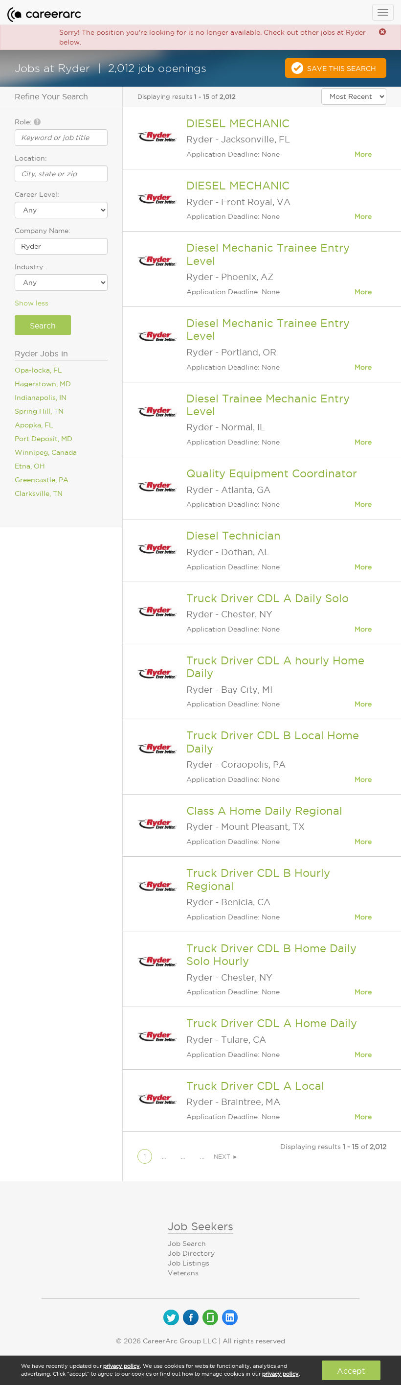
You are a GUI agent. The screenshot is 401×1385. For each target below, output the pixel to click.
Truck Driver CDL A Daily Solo (267, 598)
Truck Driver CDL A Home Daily (271, 1023)
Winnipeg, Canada (46, 452)
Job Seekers (200, 1226)
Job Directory (191, 1253)
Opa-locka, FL (38, 370)
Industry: (30, 267)
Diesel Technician (233, 535)
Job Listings (188, 1263)
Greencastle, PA (41, 480)
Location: (31, 158)
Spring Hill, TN (39, 411)
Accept (351, 1370)
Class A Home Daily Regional (264, 811)
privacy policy (121, 1366)
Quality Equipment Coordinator (271, 473)
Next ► (226, 1156)
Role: (24, 122)
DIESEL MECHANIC (238, 123)
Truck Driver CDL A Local (255, 1086)
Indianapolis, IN (41, 397)
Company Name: (42, 231)
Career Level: (37, 194)
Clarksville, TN (39, 493)
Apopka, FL (34, 425)
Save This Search (341, 68)
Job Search (187, 1243)
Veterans (183, 1273)
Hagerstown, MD (43, 384)
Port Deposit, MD (43, 439)
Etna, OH (30, 466)
